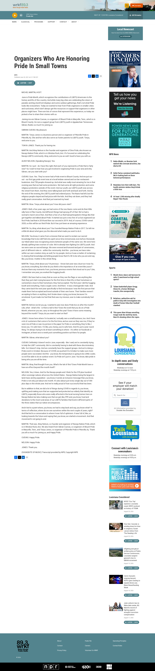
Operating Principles (119, 641)
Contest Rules (117, 645)
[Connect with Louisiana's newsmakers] (125, 431)
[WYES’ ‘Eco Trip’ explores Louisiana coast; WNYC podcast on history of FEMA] (116, 504)
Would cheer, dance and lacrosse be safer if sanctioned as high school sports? (126, 277)
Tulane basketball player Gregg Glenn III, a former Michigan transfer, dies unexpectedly (125, 288)
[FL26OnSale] (125, 69)
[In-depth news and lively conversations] (125, 340)
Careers (87, 645)
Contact (63, 22)
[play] (14, 15)
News (14, 22)
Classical (25, 22)
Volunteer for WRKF (91, 650)
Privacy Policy (61, 650)
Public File (88, 641)
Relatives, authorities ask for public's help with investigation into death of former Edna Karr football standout (127, 301)
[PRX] (86, 666)
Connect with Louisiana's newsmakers (125, 450)
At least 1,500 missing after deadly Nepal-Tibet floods (126, 197)
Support (51, 22)
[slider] (24, 15)
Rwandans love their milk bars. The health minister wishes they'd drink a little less (126, 187)
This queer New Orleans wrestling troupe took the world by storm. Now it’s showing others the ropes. (126, 314)
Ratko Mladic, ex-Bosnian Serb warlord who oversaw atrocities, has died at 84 (126, 163)
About (74, 22)
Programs (38, 22)
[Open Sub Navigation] (18, 22)
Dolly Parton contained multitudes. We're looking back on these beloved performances (126, 175)
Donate (137, 5)
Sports (112, 268)
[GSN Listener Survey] (125, 105)
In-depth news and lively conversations (125, 362)
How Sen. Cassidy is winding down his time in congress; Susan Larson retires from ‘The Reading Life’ (132, 528)
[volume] (21, 15)
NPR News (114, 154)
